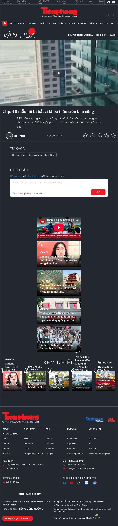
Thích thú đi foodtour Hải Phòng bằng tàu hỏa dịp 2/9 (35, 380)
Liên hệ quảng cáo (73, 461)
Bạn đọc (6, 453)
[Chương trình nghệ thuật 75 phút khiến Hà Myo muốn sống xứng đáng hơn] (59, 254)
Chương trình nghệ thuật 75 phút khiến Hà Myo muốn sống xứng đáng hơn (58, 260)
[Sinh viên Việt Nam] (95, 420)
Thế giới (62, 23)
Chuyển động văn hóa (80, 35)
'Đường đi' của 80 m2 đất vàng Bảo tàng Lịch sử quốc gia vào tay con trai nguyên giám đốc (58, 317)
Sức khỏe (51, 23)
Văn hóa (19, 35)
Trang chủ (4, 23)
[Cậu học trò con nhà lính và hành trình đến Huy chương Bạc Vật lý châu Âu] (59, 339)
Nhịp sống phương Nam (99, 453)
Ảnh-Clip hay (105, 362)
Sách (113, 35)
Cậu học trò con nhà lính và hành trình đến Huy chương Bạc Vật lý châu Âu (56, 345)
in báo (106, 135)
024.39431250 (12, 468)
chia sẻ (85, 135)
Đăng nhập (15, 176)
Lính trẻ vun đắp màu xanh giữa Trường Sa (58, 382)
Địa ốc (42, 23)
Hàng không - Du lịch (35, 368)
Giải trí (27, 448)
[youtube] (114, 2)
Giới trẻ (71, 23)
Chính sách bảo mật (30, 494)
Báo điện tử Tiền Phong (59, 12)
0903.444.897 (12, 482)
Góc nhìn (101, 35)
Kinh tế (21, 23)
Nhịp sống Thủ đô (75, 453)
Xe (112, 23)
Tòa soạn (7, 461)
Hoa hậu (92, 448)
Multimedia (46, 280)
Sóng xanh (32, 23)
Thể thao (92, 23)
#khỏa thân (18, 155)
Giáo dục (50, 448)
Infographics (10, 433)
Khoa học (71, 448)
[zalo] (88, 483)
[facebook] (108, 2)
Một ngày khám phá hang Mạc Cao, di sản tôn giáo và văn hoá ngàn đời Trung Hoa (58, 288)
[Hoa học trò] (112, 420)
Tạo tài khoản (35, 176)
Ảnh (48, 429)
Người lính (103, 23)
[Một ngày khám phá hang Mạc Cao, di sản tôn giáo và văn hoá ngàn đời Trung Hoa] (59, 283)
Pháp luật (81, 23)
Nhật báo (29, 429)
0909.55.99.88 (73, 464)
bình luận (113, 135)
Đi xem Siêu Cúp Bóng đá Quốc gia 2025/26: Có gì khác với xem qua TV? (105, 377)
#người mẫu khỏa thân (42, 155)
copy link (99, 135)
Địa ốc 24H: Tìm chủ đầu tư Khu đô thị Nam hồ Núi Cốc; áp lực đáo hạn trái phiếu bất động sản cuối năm (82, 372)
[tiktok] (80, 483)
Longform (95, 429)
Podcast (72, 429)
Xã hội (13, 23)
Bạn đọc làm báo (19, 518)
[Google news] (96, 483)
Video (5, 429)
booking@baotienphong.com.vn (80, 468)
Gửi (98, 192)
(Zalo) (83, 464)
